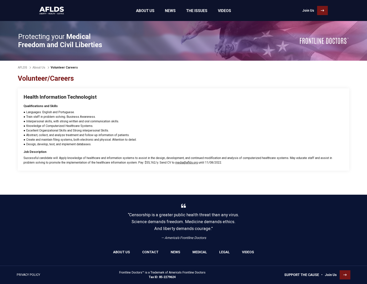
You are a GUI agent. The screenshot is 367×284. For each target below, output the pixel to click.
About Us (38, 67)
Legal (224, 252)
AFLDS (22, 67)
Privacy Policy (28, 275)
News (175, 252)
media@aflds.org (186, 162)
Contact (150, 252)
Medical (199, 252)
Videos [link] (224, 10)
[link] (51, 10)
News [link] (170, 10)
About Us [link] (145, 10)
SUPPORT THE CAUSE (301, 275)
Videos (248, 252)
